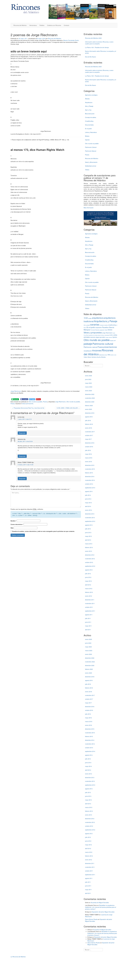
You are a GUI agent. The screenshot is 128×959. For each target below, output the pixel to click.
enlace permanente (27, 403)
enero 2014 (88, 510)
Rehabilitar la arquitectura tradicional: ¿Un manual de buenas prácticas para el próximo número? (100, 907)
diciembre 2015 (89, 465)
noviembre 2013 (90, 517)
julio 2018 (88, 420)
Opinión (87, 140)
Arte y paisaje (87, 325)
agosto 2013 (88, 525)
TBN (109, 355)
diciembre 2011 (89, 600)
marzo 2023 (88, 387)
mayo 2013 (88, 536)
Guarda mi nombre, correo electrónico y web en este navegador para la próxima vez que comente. (43, 531)
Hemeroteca (33, 25)
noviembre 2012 (90, 559)
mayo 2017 (88, 439)
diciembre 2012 (89, 555)
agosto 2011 (88, 615)
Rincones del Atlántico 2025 (93, 38)
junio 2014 (88, 499)
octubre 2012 (89, 562)
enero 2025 (88, 376)
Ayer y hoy (88, 110)
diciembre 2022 (89, 394)
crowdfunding (112, 325)
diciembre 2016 (89, 443)
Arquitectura (88, 102)
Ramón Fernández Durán (71, 40)
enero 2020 (88, 409)
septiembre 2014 (90, 488)
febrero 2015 (89, 473)
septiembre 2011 (90, 611)
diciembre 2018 (89, 413)
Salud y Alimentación (91, 162)
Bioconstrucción (89, 114)
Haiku (106, 330)
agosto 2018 (88, 417)
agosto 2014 (88, 491)
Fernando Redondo (95, 330)
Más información (89, 208)
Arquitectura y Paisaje (105, 321)
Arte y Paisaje (89, 106)
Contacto (66, 25)
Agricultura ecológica (91, 95)
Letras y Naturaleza (91, 132)
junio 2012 (88, 577)
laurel (99, 335)
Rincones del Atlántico (20, 25)
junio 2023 (88, 379)
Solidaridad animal (90, 166)
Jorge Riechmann (16, 391)
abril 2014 (88, 506)
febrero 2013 (89, 547)
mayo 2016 (88, 454)
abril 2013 (88, 540)
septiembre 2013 (90, 521)
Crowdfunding (89, 121)
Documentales (89, 125)
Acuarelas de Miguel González (100, 902)
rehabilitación (88, 351)
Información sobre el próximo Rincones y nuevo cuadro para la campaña (99, 43)
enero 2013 (88, 551)
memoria (92, 337)
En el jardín (88, 129)
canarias (94, 324)
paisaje (88, 343)
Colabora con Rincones (54, 25)
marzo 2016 (88, 458)
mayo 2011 (88, 626)
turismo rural (113, 355)
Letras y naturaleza (105, 335)
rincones (96, 350)
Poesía (45, 402)
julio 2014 (88, 495)
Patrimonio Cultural (90, 147)
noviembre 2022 (90, 398)
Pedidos (42, 25)
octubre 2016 (89, 447)
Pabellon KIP (113, 340)
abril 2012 (88, 585)
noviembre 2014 (90, 480)
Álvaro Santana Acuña (94, 357)
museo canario (109, 337)
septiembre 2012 (90, 566)
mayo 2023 (88, 383)
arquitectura (98, 317)
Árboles (87, 99)
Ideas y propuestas (93, 332)
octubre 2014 (89, 484)
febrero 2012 (89, 592)
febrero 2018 (89, 424)
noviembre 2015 (90, 469)
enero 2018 (88, 428)
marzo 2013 (88, 544)
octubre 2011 (89, 607)
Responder (22, 433)
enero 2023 (88, 390)
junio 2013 (88, 532)
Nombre (13, 521)
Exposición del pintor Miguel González (103, 912)
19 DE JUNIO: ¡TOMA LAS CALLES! (67, 408)
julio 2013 (88, 529)
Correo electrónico (17, 524)
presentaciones (110, 346)
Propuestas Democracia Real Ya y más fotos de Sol (28, 408)
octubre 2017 (89, 435)
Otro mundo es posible (35, 402)
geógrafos (102, 330)
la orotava (95, 335)
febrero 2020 (89, 405)
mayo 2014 (88, 503)
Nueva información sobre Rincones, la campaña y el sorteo (100, 52)
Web (12, 528)
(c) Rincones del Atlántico (18, 957)
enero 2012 (88, 596)
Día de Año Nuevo (90, 57)
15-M (86, 318)
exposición (99, 327)
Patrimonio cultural (102, 343)
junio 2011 (88, 622)
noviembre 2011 (90, 603)
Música (87, 136)
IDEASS (110, 330)
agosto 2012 (88, 570)
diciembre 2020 (89, 402)
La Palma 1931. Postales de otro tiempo (97, 47)
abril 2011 (88, 630)
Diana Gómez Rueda (91, 919)
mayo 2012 (88, 581)
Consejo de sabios (90, 117)
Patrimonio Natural (90, 151)
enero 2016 (88, 461)
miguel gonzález (100, 337)
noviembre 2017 (90, 432)
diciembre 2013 (89, 514)
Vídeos (87, 170)
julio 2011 (88, 618)
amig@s (90, 318)
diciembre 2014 (89, 476)
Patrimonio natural (90, 347)
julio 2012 (88, 574)
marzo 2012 (88, 588)
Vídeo (85, 357)
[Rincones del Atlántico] (26, 7)
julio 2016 (88, 450)
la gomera (90, 335)
